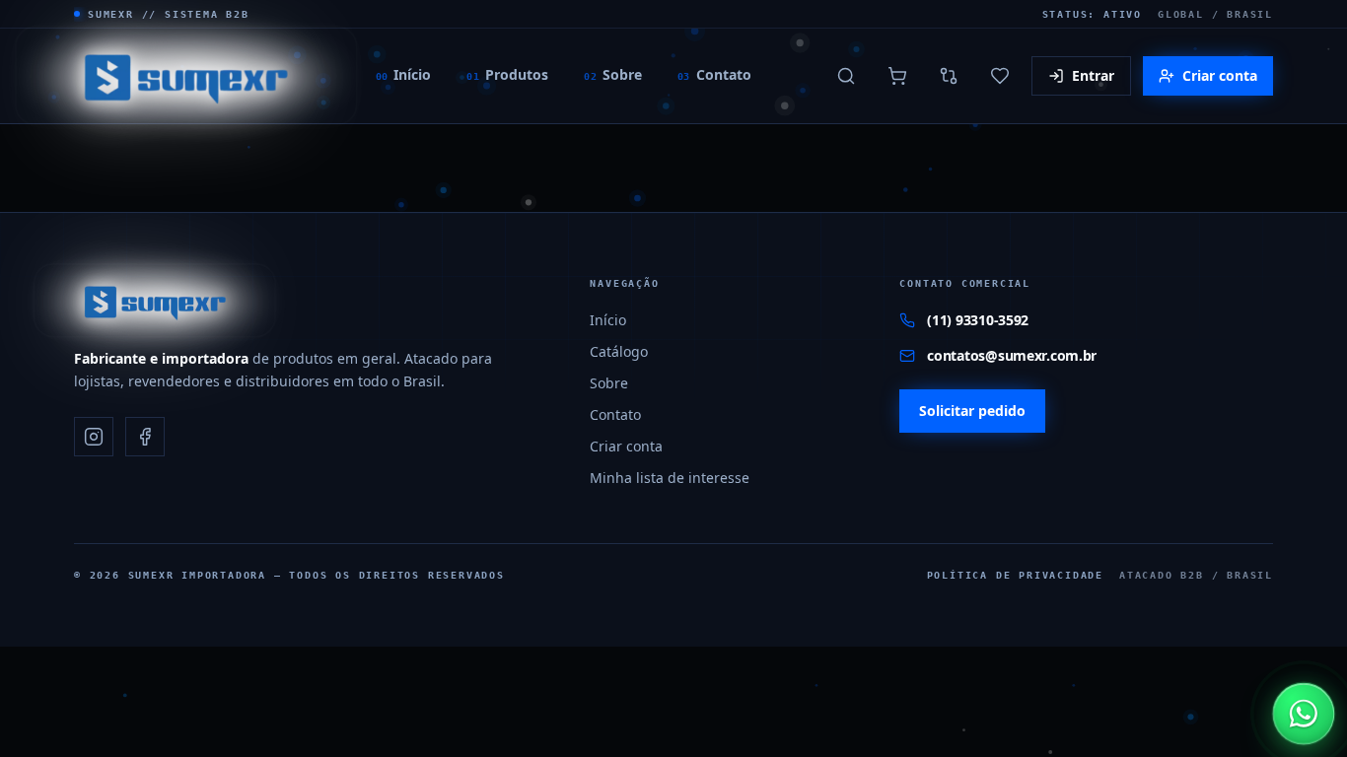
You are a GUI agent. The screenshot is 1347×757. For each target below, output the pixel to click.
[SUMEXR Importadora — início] (186, 75)
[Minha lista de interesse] (1000, 76)
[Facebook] (145, 436)
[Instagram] (93, 436)
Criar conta (1219, 75)
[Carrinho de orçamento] (897, 76)
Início (404, 74)
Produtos (507, 74)
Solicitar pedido (972, 410)
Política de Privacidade (1015, 575)
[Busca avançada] (846, 76)
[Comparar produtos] (948, 76)
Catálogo (619, 351)
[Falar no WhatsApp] (1304, 714)
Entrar (1093, 75)
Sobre (613, 74)
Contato (714, 74)
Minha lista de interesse (669, 477)
